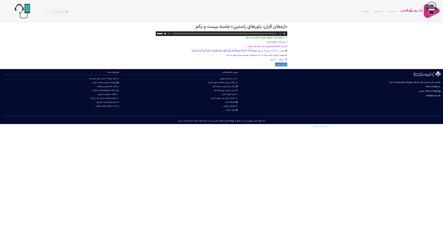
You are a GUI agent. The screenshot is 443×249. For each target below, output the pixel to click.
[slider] (160, 33)
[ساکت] (165, 34)
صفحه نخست (391, 11)
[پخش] (284, 34)
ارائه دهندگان (377, 11)
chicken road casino (321, 126)
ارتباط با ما (365, 11)
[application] (221, 33)
